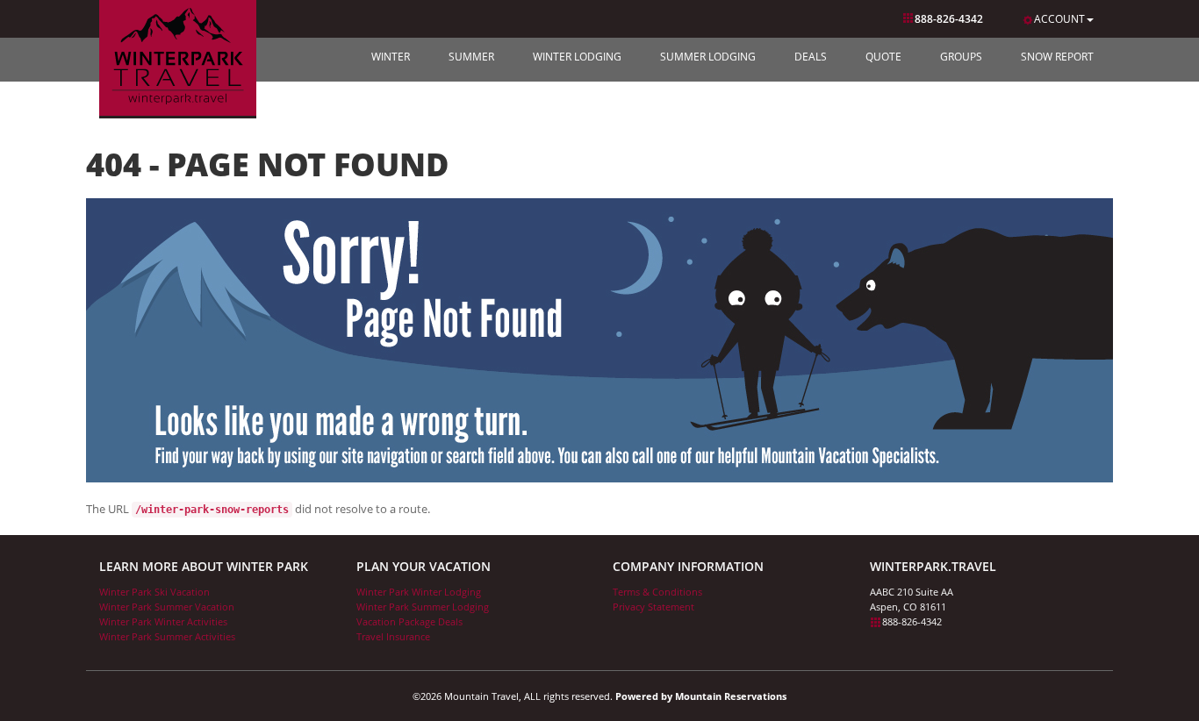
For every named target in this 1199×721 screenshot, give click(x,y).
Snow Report (1057, 56)
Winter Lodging (577, 56)
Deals (810, 56)
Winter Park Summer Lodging (422, 606)
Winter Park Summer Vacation (166, 606)
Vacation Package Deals (409, 621)
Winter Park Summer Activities (167, 636)
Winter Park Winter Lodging (418, 591)
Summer (471, 56)
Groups (961, 56)
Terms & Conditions (657, 591)
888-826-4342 (949, 18)
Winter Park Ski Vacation (154, 591)
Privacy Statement (653, 606)
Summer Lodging (708, 56)
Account (1059, 18)
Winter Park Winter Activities (163, 621)
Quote (883, 56)
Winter (390, 56)
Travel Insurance (393, 636)
